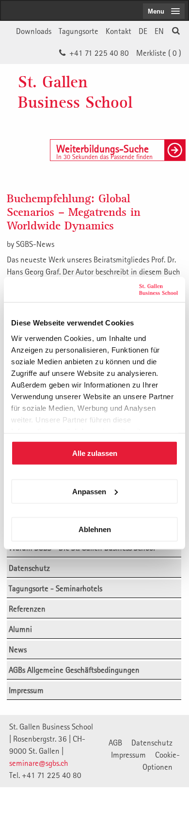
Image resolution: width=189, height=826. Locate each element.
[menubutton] (164, 11)
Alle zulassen (94, 453)
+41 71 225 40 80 (99, 53)
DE (143, 31)
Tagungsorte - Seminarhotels (55, 588)
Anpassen (89, 491)
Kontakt (118, 31)
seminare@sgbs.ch (38, 763)
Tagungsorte (78, 31)
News (18, 649)
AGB (115, 742)
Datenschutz (29, 568)
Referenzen (27, 609)
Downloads (33, 31)
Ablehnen (95, 529)
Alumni (20, 629)
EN (159, 31)
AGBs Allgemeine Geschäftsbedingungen (74, 670)
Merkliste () (158, 53)
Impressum (26, 690)
